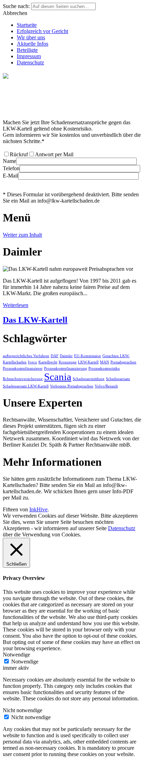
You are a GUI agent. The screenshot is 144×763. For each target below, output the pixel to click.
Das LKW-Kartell (35, 319)
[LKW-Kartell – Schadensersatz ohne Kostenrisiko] (72, 105)
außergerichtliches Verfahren (26, 356)
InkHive (38, 509)
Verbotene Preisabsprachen (71, 386)
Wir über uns (31, 37)
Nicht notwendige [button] (22, 710)
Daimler (66, 356)
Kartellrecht (47, 362)
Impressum (29, 56)
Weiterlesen (15, 305)
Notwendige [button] (16, 655)
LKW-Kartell (88, 362)
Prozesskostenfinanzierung (65, 368)
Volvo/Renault (106, 386)
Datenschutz (30, 62)
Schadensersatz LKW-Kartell (26, 386)
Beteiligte (27, 50)
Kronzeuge (68, 362)
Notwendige (24, 661)
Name (9, 161)
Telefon (11, 168)
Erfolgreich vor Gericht (42, 31)
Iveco (32, 362)
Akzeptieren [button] (16, 528)
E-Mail (10, 176)
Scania (57, 376)
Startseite (27, 25)
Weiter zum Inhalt (22, 235)
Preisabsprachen (123, 362)
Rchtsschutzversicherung (23, 379)
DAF (54, 356)
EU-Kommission (87, 356)
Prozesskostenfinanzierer (23, 368)
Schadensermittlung (89, 379)
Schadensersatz (118, 379)
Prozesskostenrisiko (104, 368)
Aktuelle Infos (32, 44)
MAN (104, 362)
